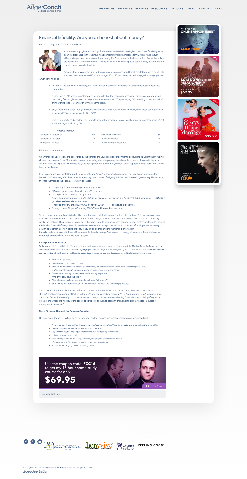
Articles (177, 8)
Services (141, 8)
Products (125, 8)
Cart (218, 8)
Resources (159, 8)
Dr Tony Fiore (75, 44)
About (191, 8)
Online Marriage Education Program (141, 246)
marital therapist (68, 173)
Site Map (43, 471)
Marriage (45, 393)
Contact (205, 8)
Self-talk (55, 393)
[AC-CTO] (102, 388)
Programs (106, 8)
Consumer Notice (30, 471)
